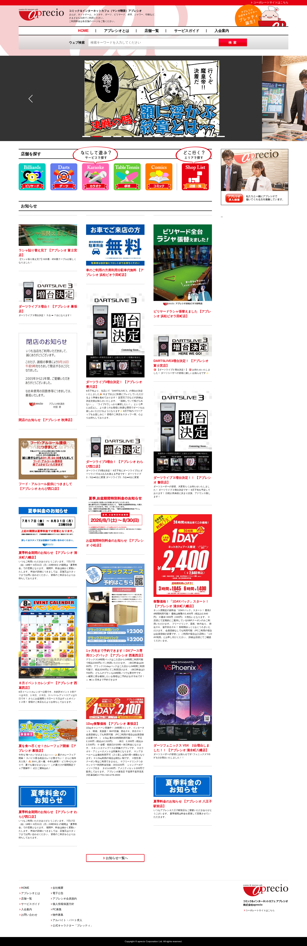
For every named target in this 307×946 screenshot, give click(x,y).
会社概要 (58, 887)
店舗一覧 (152, 31)
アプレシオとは (116, 31)
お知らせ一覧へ (117, 858)
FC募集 (57, 909)
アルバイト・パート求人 (67, 920)
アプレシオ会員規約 (65, 898)
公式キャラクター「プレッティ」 (73, 925)
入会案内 (222, 31)
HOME (83, 31)
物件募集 (58, 914)
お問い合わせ (29, 914)
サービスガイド (186, 31)
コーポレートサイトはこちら (270, 2)
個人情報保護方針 (63, 904)
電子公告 (58, 893)
